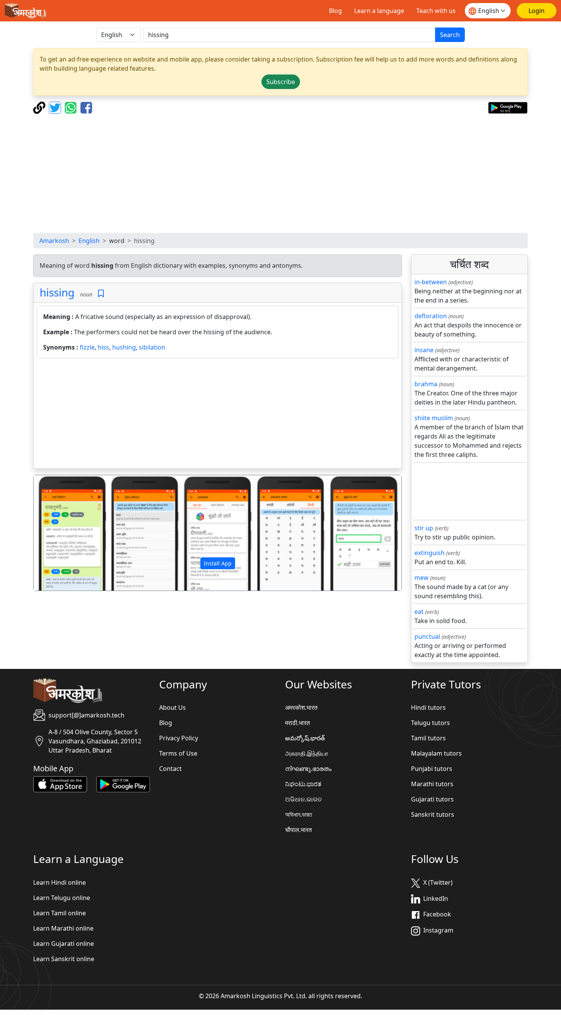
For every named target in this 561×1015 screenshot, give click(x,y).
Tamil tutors (428, 738)
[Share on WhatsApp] (71, 107)
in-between (430, 282)
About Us (172, 707)
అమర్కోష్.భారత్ (305, 738)
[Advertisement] (280, 173)
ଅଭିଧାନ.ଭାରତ (303, 799)
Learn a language (379, 10)
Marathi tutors (432, 784)
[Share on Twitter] (56, 107)
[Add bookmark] (101, 293)
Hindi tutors (428, 707)
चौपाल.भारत (298, 830)
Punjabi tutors (431, 768)
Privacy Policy (178, 738)
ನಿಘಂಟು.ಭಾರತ (303, 784)
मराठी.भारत (297, 723)
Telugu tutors (430, 723)
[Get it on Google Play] (508, 107)
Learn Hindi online (59, 882)
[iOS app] (60, 784)
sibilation (152, 347)
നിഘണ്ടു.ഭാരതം (308, 768)
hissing (57, 292)
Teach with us (436, 10)
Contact (170, 768)
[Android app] (123, 784)
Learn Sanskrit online (63, 959)
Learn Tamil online (59, 913)
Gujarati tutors (432, 799)
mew (421, 577)
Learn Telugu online (61, 898)
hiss (103, 347)
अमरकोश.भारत (301, 707)
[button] (61, 533)
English (89, 240)
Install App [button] (218, 563)
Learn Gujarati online (63, 943)
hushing (124, 347)
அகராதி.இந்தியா (306, 753)
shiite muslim (433, 418)
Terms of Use (178, 753)
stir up (423, 528)
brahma (425, 384)
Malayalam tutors (436, 753)
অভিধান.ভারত (298, 814)
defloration (430, 316)
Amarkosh (54, 240)
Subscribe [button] (280, 82)
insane (424, 350)
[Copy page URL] (40, 107)
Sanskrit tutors (432, 814)
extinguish (429, 553)
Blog (335, 10)
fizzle (87, 347)
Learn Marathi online (63, 928)
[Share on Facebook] (86, 107)
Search (450, 35)
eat (419, 611)
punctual (427, 636)
